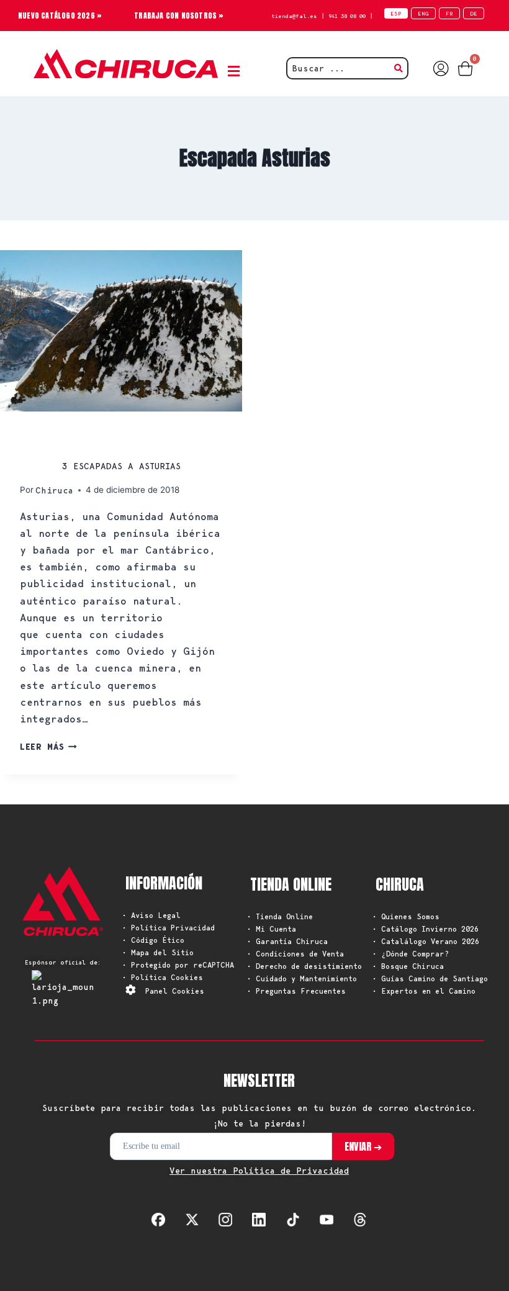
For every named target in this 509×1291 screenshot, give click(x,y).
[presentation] (121, 331)
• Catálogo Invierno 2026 (425, 928)
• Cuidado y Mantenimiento (302, 978)
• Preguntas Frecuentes (296, 991)
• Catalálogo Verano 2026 (425, 941)
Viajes (37, 438)
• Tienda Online (280, 916)
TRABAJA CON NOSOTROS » (178, 15)
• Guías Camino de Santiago (430, 978)
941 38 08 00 (347, 15)
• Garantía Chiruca (287, 941)
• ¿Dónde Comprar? (410, 953)
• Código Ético (153, 940)
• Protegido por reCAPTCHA (178, 964)
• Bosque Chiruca (408, 966)
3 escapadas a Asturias (121, 466)
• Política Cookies (162, 977)
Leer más (48, 747)
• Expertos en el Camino (423, 991)
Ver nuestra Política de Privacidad (259, 1171)
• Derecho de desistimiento (304, 966)
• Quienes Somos (405, 916)
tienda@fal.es (294, 15)
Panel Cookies (174, 991)
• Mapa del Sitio (158, 952)
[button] (236, 71)
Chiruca (54, 490)
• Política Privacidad (168, 927)
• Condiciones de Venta (295, 953)
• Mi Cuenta (271, 928)
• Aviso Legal (151, 915)
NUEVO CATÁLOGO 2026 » (60, 15)
